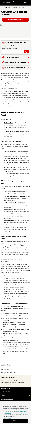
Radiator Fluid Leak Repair (9, 372)
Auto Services (7, 7)
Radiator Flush (5, 369)
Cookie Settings (7, 418)
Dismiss (15, 420)
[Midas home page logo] (15, 3)
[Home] (1, 7)
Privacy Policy (23, 411)
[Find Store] (26, 51)
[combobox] (13, 51)
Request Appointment (15, 19)
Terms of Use (8, 413)
